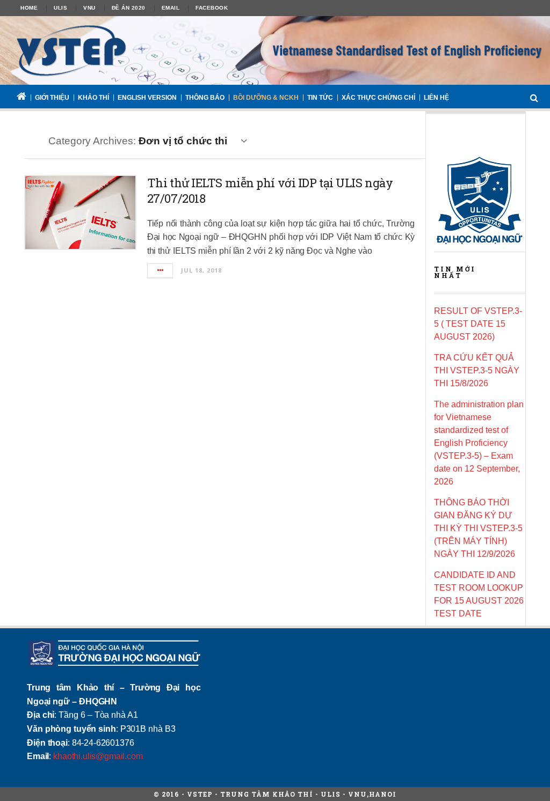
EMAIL (171, 8)
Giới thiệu (52, 97)
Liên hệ (436, 97)
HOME (29, 8)
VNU (89, 8)
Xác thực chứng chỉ (378, 97)
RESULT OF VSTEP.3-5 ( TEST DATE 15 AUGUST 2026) (478, 323)
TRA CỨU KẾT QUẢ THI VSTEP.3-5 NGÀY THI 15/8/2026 (476, 370)
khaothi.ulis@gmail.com (97, 756)
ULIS (60, 8)
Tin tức (320, 97)
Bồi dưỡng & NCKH (266, 97)
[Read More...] (160, 270)
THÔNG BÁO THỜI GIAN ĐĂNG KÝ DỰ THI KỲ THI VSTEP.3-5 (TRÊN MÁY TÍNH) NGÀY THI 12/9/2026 (478, 528)
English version (147, 97)
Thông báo (205, 97)
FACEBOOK (212, 8)
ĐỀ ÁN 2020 (129, 8)
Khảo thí (93, 97)
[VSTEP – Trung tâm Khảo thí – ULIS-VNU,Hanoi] (275, 50)
